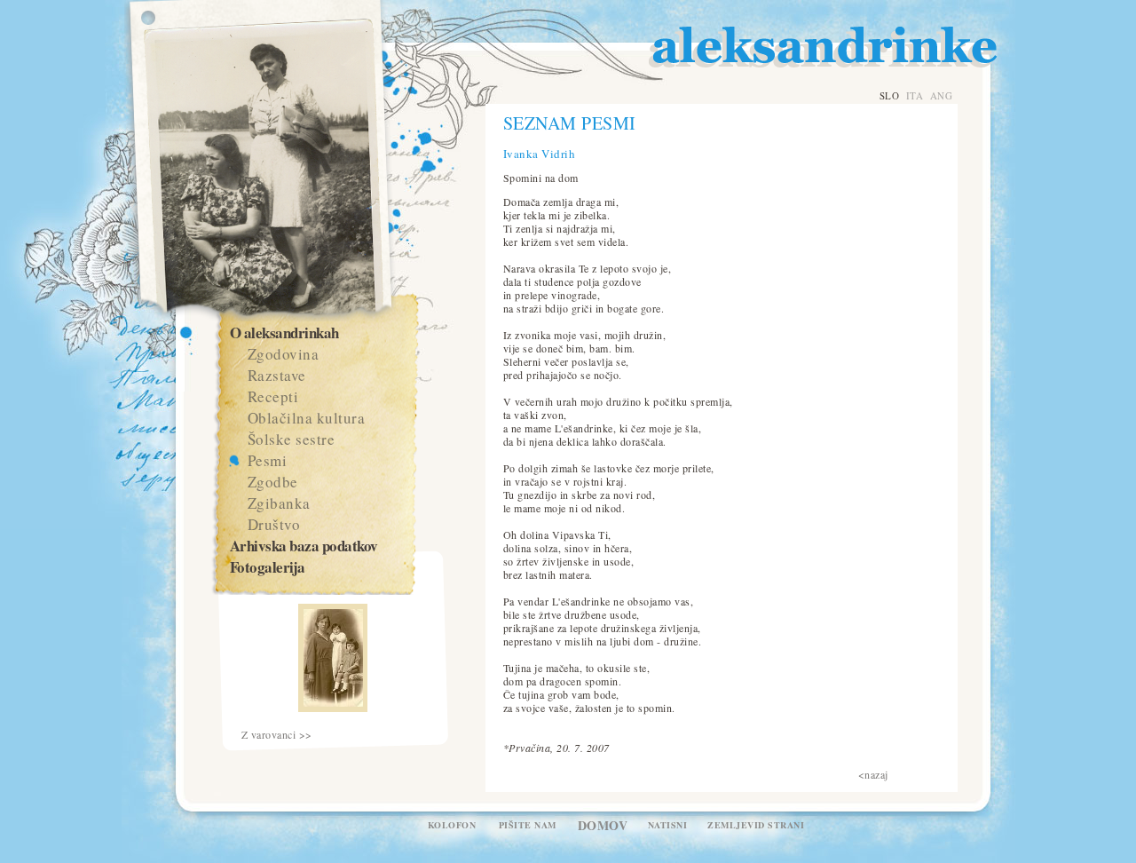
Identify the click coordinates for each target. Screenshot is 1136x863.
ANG (941, 95)
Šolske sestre (291, 439)
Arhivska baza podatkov (304, 545)
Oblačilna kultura (307, 417)
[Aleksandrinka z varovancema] (332, 708)
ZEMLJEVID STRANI (755, 825)
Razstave (277, 375)
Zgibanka (279, 503)
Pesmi (268, 460)
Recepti (273, 396)
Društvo (274, 524)
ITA (915, 95)
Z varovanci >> (276, 734)
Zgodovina (284, 353)
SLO (890, 95)
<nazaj (873, 774)
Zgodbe (273, 481)
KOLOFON (452, 825)
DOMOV (603, 825)
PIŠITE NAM (527, 825)
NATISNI (668, 825)
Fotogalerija (267, 567)
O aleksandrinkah (284, 332)
